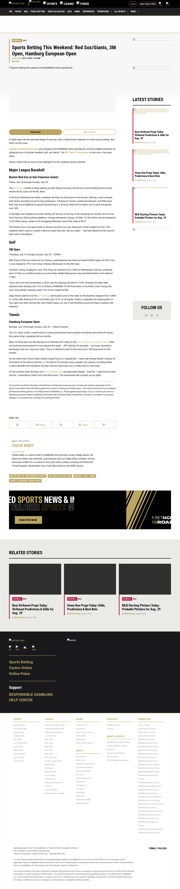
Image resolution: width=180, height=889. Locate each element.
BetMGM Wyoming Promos (149, 833)
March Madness (82, 803)
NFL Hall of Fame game (77, 152)
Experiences (88, 11)
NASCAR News (51, 772)
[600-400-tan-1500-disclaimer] (152, 50)
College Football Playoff (85, 764)
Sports (13, 481)
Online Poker (19, 674)
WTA (69, 476)
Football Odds (19, 736)
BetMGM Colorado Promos (148, 747)
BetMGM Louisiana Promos (149, 768)
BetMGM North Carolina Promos (150, 804)
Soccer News (50, 775)
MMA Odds (18, 750)
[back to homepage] (34, 4)
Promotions (103, 11)
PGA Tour (62, 476)
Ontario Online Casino (84, 743)
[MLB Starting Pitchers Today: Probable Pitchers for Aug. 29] (145, 579)
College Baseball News (54, 782)
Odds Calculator (56, 11)
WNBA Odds (50, 765)
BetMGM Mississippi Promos (149, 786)
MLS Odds (49, 743)
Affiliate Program (113, 725)
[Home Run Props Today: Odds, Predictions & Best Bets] (90, 579)
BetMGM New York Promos (149, 800)
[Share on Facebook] (41, 424)
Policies (162, 848)
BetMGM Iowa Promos (147, 757)
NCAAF (18, 11)
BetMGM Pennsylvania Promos (150, 811)
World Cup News (51, 790)
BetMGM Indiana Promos (148, 754)
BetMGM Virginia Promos (148, 818)
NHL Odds (49, 754)
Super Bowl (80, 782)
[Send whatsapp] (84, 424)
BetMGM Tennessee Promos (149, 815)
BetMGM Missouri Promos (148, 790)
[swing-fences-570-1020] (152, 262)
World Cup (80, 796)
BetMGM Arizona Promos (148, 743)
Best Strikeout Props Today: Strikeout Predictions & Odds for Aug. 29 (152, 135)
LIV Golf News (50, 736)
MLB (26, 11)
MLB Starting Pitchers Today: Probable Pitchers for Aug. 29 (150, 216)
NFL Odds (49, 750)
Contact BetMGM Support (117, 746)
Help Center (21, 700)
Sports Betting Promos (147, 729)
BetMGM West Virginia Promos (150, 829)
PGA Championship (83, 778)
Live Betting (18, 747)
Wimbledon (80, 792)
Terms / (153, 848)
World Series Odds (83, 800)
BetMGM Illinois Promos (147, 750)
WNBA (77, 11)
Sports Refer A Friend (146, 732)
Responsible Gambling (31, 694)
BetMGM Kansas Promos (148, 761)
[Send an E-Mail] (62, 424)
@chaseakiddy (18, 452)
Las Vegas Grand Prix (84, 767)
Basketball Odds (20, 729)
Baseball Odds (19, 725)
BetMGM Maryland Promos (148, 772)
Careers (110, 729)
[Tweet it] (20, 424)
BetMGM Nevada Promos (148, 793)
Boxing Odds (19, 732)
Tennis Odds (19, 761)
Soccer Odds (19, 757)
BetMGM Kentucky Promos (149, 765)
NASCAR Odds (19, 754)
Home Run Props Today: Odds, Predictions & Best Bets (150, 174)
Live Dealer (80, 729)
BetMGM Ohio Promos (147, 808)
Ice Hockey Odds (20, 743)
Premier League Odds (53, 761)
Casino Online (20, 668)
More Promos (90, 132)
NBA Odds (49, 747)
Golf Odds (18, 739)
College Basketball (83, 771)
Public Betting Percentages (118, 760)
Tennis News (50, 779)
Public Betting (38, 11)
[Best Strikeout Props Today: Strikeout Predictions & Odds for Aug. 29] (35, 579)
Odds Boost (35, 132)
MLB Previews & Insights (55, 793)
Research (111, 749)
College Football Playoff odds (24, 149)
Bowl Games (81, 757)
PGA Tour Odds (51, 757)
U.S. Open (80, 789)
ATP (50, 476)
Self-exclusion (112, 757)
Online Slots (80, 739)
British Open (81, 760)
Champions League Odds (55, 725)
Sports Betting (21, 662)
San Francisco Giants (36, 476)
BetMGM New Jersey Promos (150, 797)
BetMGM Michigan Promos (148, 782)
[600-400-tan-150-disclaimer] (152, 78)
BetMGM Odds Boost (146, 739)
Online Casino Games (84, 732)
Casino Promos (144, 725)
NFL (11, 11)
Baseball (17, 40)
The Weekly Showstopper (29, 481)
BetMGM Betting (140, 143)
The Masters (81, 785)
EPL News (49, 768)
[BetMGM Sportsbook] (19, 4)
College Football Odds (53, 732)
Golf (69, 11)
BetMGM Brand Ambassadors (119, 742)
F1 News (48, 786)
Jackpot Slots (81, 725)
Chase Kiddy (17, 58)
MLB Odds (49, 739)
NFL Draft (80, 774)
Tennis (92, 476)
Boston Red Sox (17, 476)
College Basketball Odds (54, 729)
